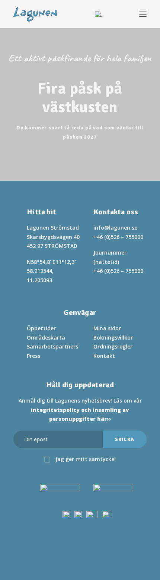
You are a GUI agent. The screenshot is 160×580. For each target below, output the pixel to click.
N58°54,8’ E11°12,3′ (51, 261)
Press (33, 355)
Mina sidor (107, 328)
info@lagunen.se (115, 227)
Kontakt (104, 355)
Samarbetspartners (52, 346)
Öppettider (41, 328)
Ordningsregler (112, 346)
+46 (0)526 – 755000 (118, 236)
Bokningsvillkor (113, 337)
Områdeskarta (46, 337)
